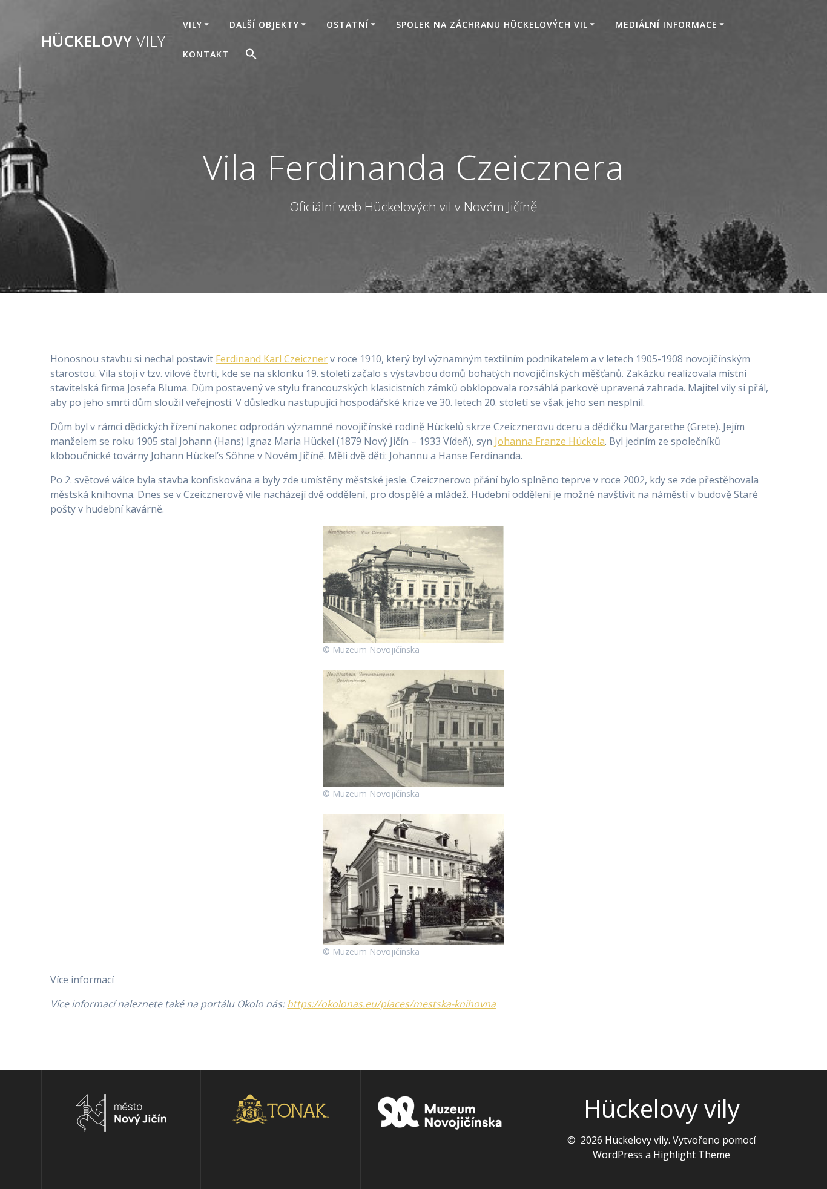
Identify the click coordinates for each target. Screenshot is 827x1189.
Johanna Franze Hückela (550, 441)
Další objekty (264, 24)
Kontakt (206, 54)
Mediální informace (666, 24)
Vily (192, 24)
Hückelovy (103, 41)
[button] (251, 56)
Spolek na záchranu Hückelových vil (492, 24)
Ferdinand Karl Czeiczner (272, 358)
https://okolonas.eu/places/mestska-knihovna (391, 1003)
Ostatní (347, 24)
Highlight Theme (691, 1154)
